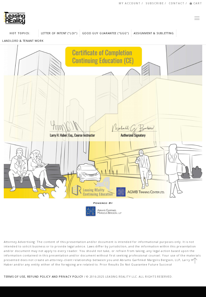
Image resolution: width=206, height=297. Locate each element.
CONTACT (177, 3)
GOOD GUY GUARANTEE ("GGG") (105, 33)
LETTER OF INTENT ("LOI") (59, 33)
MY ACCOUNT (130, 3)
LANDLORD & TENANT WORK (22, 41)
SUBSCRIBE (155, 3)
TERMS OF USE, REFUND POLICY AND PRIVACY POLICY (43, 276)
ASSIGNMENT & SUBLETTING (154, 33)
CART (197, 3)
